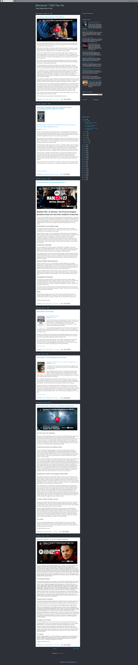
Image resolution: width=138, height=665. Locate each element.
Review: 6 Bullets (86, 75)
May (86, 135)
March (86, 139)
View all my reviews (41, 171)
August (86, 120)
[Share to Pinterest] (70, 99)
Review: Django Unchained (88, 31)
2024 (85, 146)
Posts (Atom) (61, 653)
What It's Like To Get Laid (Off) (94, 80)
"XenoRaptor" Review (92, 43)
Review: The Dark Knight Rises (88, 51)
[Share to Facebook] (68, 99)
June (86, 133)
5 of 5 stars (43, 129)
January (87, 142)
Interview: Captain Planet (87, 37)
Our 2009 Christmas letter (87, 62)
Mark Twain (74, 362)
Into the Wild (49, 316)
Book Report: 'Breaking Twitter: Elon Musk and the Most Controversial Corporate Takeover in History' (54, 108)
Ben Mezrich (54, 127)
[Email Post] (62, 99)
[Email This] (64, 99)
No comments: (56, 99)
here (67, 96)
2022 (85, 150)
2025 (85, 145)
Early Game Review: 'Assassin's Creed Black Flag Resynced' (55, 406)
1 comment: (55, 531)
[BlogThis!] (65, 99)
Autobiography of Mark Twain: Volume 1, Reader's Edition (58, 362)
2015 (85, 163)
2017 (85, 159)
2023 (85, 148)
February (87, 140)
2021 (85, 152)
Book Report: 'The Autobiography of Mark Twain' (52, 357)
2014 (85, 165)
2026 (85, 119)
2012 (85, 168)
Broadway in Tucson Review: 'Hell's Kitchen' (50, 17)
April (86, 137)
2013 (85, 166)
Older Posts (76, 648)
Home (54, 648)
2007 (85, 177)
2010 (85, 172)
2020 (85, 154)
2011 (85, 170)
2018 (85, 157)
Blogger (76, 662)
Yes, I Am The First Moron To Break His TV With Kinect (94, 22)
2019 (85, 155)
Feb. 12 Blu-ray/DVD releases (88, 57)
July (86, 131)
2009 (85, 174)
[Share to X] (67, 99)
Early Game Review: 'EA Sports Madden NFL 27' (51, 182)
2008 (85, 175)
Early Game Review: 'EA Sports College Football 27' (52, 539)
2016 (85, 161)
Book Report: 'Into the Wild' (45, 311)
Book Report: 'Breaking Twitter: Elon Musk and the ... (91, 126)
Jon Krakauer (56, 316)
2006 (85, 179)
